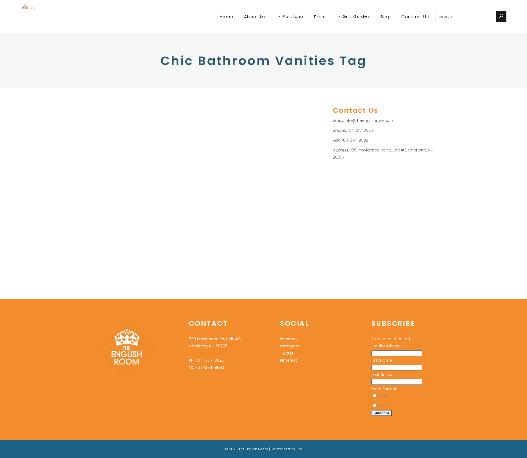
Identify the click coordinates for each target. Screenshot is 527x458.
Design (107, 215)
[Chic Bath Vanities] (119, 133)
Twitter (286, 353)
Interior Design (128, 215)
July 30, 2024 (96, 179)
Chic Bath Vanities (117, 191)
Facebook (289, 339)
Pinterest (288, 360)
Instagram (290, 346)
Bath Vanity (95, 208)
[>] (501, 16)
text (380, 406)
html (381, 396)
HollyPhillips (124, 201)
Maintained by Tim (286, 449)
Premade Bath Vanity (104, 223)
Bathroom (94, 201)
